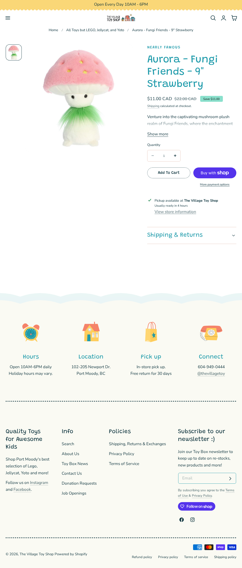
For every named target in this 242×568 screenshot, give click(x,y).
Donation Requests (79, 483)
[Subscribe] (230, 479)
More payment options (214, 184)
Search (68, 444)
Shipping (153, 106)
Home (53, 30)
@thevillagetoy (211, 373)
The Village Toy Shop (37, 554)
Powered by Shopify (71, 554)
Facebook (22, 489)
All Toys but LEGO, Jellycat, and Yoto (95, 30)
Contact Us (72, 473)
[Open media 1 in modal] (123, 53)
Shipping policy (225, 557)
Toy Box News (75, 463)
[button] (8, 17)
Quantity (153, 144)
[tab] (14, 52)
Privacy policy (168, 557)
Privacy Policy (121, 454)
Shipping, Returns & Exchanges (137, 444)
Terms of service (196, 557)
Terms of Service (124, 463)
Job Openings (74, 493)
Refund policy (142, 557)
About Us (70, 454)
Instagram (39, 482)
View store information (175, 211)
